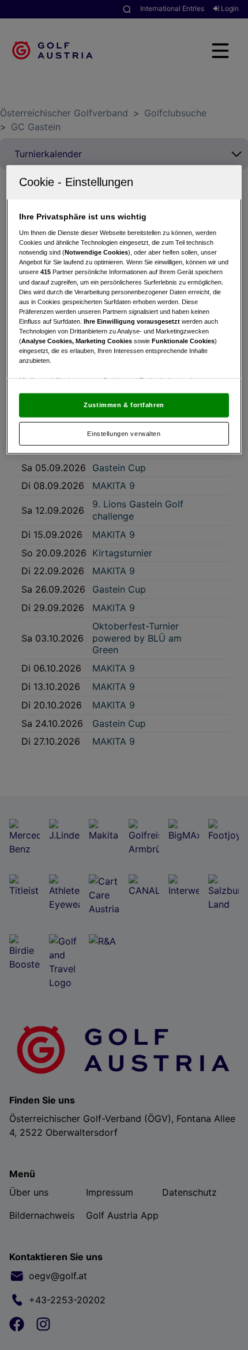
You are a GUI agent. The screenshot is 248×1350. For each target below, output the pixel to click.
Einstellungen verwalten (123, 433)
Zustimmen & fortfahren (124, 404)
